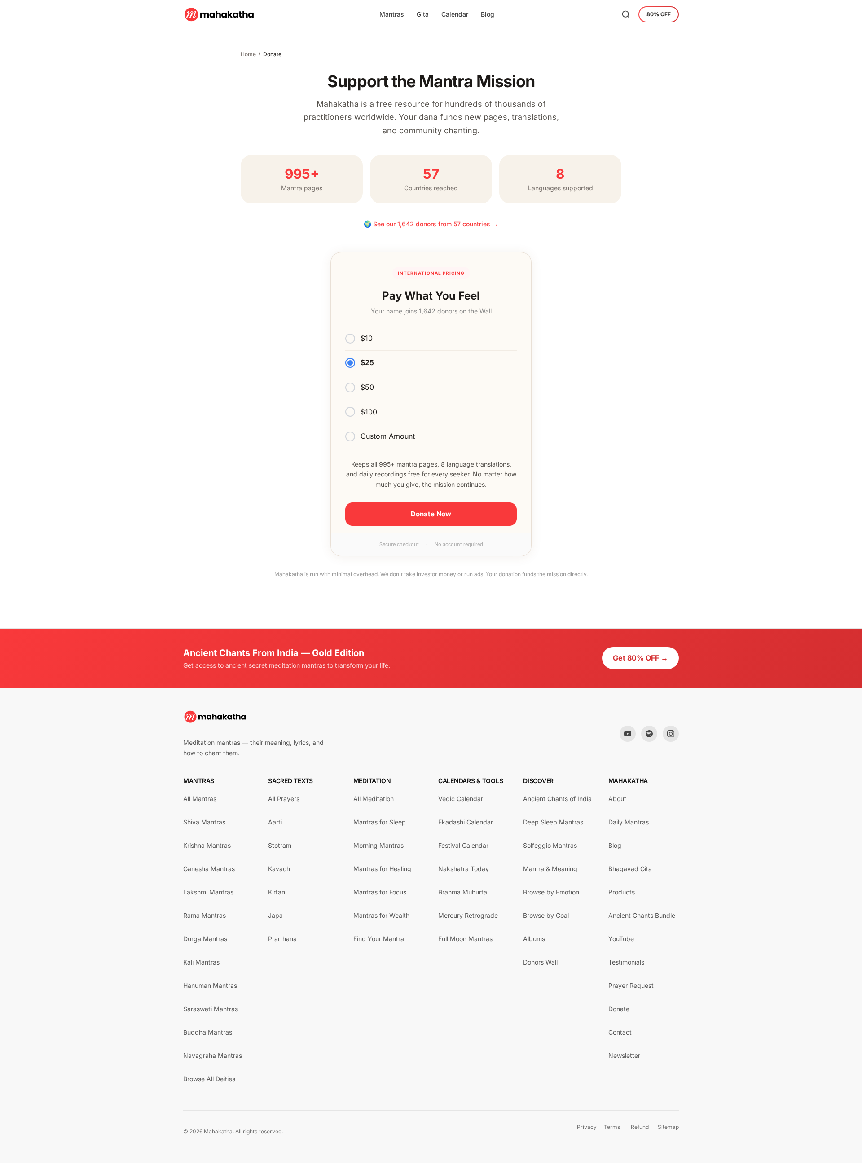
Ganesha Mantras (209, 868)
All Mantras (199, 798)
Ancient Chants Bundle (641, 915)
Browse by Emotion (551, 892)
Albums (534, 939)
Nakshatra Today (463, 868)
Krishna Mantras (207, 845)
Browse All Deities (209, 1079)
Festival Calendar (463, 845)
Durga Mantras (205, 939)
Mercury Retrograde (468, 915)
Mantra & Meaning (550, 868)
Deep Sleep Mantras (553, 822)
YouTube (621, 939)
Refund (640, 1126)
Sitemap (668, 1126)
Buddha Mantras (207, 1032)
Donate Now (431, 514)
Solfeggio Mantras (550, 845)
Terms (612, 1126)
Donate (618, 1009)
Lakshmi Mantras (208, 892)
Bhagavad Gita (630, 868)
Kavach (279, 868)
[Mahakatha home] (219, 14)
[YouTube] (628, 734)
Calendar (454, 14)
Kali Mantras (201, 962)
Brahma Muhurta (462, 892)
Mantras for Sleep (379, 822)
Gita (423, 14)
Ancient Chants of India (557, 798)
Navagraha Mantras (212, 1055)
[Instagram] (671, 734)
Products (621, 892)
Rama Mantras (204, 915)
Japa (275, 915)
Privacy (587, 1126)
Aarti (275, 822)
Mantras (391, 14)
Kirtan (276, 892)
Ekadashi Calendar (465, 822)
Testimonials (626, 962)
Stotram (279, 845)
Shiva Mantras (204, 822)
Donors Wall (540, 962)
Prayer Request (631, 985)
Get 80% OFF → (640, 657)
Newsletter (624, 1055)
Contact (620, 1032)
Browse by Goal (546, 915)
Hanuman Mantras (210, 985)
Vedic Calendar (460, 798)
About (617, 798)
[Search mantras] (626, 14)
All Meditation (373, 798)
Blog (487, 14)
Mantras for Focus (379, 892)
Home (248, 54)
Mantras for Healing (382, 868)
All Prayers (283, 798)
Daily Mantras (628, 822)
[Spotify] (649, 734)
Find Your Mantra (378, 939)
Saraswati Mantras (210, 1009)
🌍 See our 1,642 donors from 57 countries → (431, 224)
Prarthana (282, 939)
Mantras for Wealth (381, 915)
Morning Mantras (378, 845)
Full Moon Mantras (465, 939)
